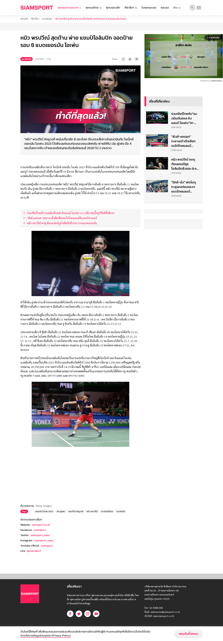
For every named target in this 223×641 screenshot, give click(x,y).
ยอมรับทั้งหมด (188, 633)
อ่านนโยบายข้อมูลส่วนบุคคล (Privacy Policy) (45, 635)
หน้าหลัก (24, 19)
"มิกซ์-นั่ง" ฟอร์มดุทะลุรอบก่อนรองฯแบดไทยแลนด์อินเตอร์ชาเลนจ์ (183, 268)
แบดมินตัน (47, 19)
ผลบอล (165, 7)
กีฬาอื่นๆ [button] (130, 7)
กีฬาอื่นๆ (35, 19)
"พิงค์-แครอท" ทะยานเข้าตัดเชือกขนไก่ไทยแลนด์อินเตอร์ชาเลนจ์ (183, 223)
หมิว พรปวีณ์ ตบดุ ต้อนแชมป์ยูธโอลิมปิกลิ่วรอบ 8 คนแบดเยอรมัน (185, 245)
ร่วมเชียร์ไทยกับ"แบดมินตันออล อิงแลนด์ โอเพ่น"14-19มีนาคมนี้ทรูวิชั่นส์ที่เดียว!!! (185, 200)
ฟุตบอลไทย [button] (92, 7)
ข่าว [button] (175, 7)
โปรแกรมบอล (149, 7)
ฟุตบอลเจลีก (113, 7)
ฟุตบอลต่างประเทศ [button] (68, 7)
